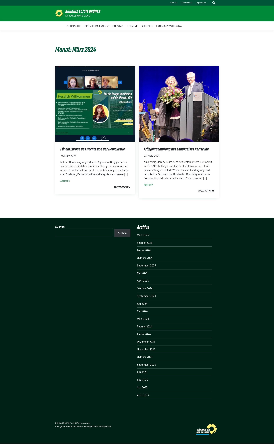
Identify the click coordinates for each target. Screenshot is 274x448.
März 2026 (143, 235)
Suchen (60, 227)
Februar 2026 (144, 242)
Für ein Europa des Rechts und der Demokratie (92, 149)
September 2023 (146, 364)
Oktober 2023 (145, 357)
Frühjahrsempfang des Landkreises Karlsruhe (176, 149)
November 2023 (146, 349)
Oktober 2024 (145, 288)
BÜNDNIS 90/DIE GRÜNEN (82, 11)
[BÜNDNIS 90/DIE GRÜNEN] (59, 13)
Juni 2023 (142, 380)
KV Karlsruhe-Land (77, 15)
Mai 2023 (142, 387)
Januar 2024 (144, 334)
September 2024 (146, 296)
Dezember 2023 (146, 341)
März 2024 (143, 319)
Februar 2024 (144, 326)
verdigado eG (105, 426)
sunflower (77, 426)
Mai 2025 (142, 273)
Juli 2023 (142, 372)
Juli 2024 (142, 303)
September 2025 (146, 265)
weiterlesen (122, 187)
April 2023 (143, 395)
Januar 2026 (144, 250)
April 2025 (143, 280)
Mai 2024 (142, 311)
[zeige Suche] (213, 3)
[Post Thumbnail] (95, 103)
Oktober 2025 (145, 258)
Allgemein (65, 180)
